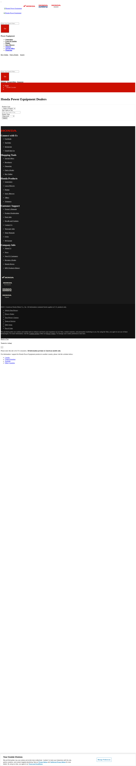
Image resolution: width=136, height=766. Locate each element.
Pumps (7, 43)
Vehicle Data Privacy (11, 310)
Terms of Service (10, 321)
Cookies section (34, 333)
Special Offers (10, 48)
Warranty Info (10, 229)
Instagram (8, 147)
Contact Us (8, 225)
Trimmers (8, 201)
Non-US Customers (11, 256)
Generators (9, 39)
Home (7, 85)
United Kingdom (10, 359)
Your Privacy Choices (12, 317)
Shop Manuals (10, 233)
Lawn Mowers (10, 186)
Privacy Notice (9, 314)
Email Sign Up (10, 151)
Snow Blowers (10, 45)
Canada (7, 357)
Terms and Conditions (36, 764)
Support (8, 47)
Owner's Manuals (11, 209)
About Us (8, 248)
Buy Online (8, 174)
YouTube (8, 143)
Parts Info (8, 217)
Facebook (8, 139)
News (6, 252)
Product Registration (12, 213)
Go (5, 29)
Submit (5, 118)
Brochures (8, 162)
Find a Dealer (9, 170)
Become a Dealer (10, 260)
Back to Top (5, 339)
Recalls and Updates (12, 221)
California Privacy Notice (58, 762)
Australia (7, 361)
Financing (8, 50)
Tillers (7, 197)
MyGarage (8, 241)
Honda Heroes (9, 264)
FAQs (7, 237)
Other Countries (10, 363)
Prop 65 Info (9, 328)
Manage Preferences (104, 760)
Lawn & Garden (11, 41)
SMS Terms (8, 325)
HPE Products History (12, 268)
